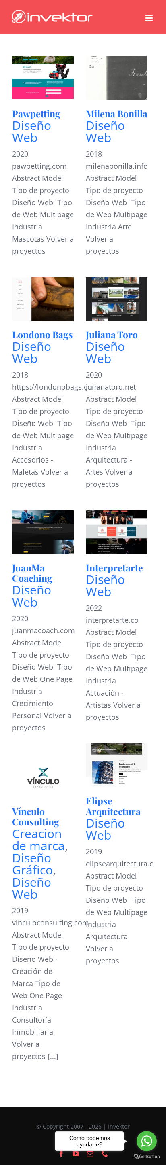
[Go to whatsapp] (147, 1141)
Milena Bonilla (116, 113)
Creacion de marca (38, 839)
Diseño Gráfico (32, 863)
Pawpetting (36, 113)
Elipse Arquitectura (113, 805)
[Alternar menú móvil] (149, 18)
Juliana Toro (112, 334)
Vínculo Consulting (35, 816)
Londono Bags (42, 334)
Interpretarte (114, 567)
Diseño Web (31, 131)
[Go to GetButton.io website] (147, 1156)
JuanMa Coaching (32, 572)
